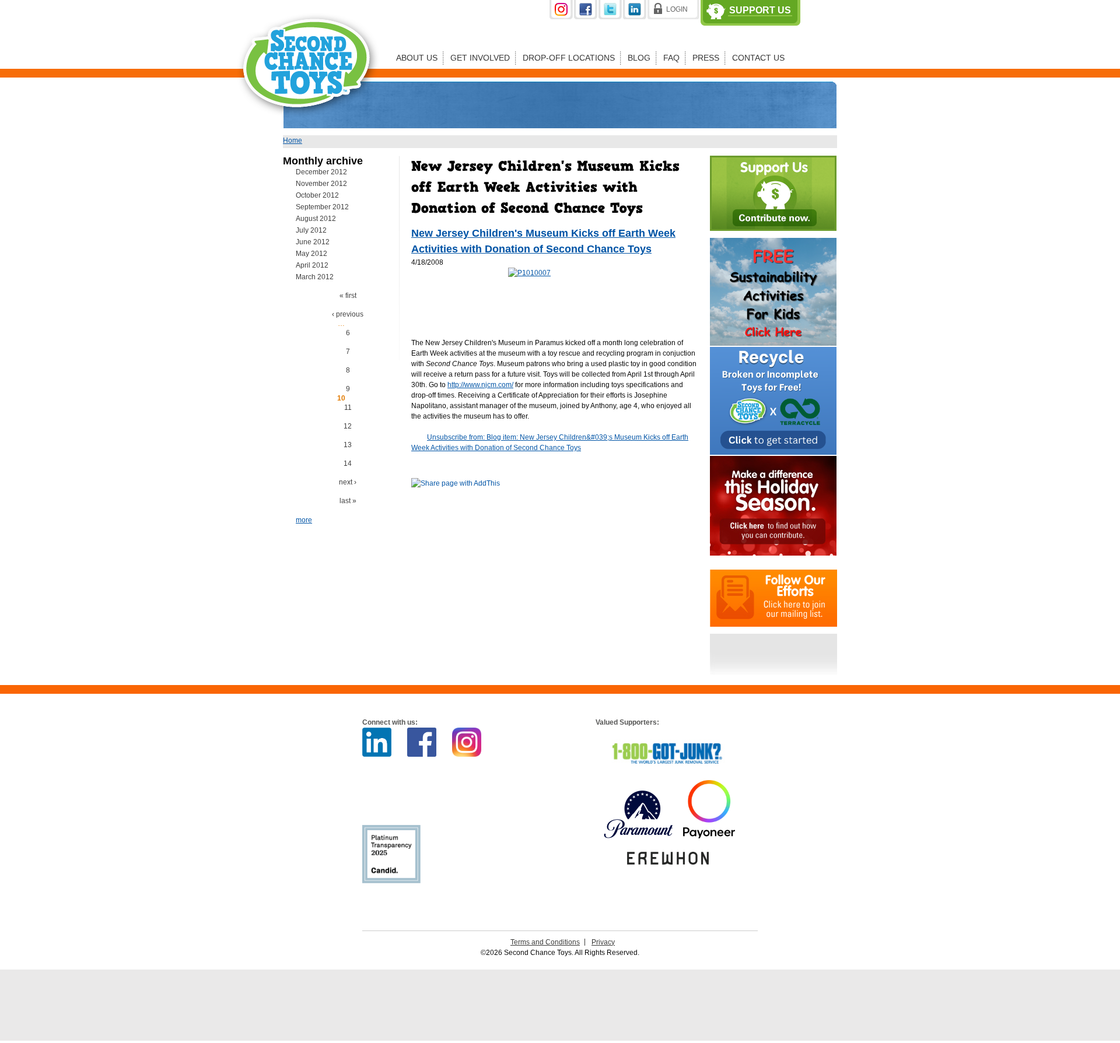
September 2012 (322, 207)
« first (348, 296)
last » (348, 501)
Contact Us (758, 57)
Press (705, 57)
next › (347, 482)
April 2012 (312, 265)
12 (348, 426)
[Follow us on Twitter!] (610, 17)
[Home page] (309, 125)
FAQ (671, 57)
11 (348, 407)
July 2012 (311, 230)
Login (677, 9)
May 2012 (311, 254)
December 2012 (321, 172)
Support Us (760, 10)
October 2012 (317, 195)
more (304, 520)
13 (348, 445)
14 (348, 463)
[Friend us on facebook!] (586, 17)
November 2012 (321, 184)
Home (292, 140)
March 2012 (315, 277)
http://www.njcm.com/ (480, 385)
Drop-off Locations (569, 57)
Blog (639, 57)
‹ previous (347, 314)
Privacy (603, 942)
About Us (417, 57)
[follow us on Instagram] (562, 17)
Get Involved (480, 57)
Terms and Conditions (545, 942)
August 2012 (316, 219)
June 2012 (313, 242)
